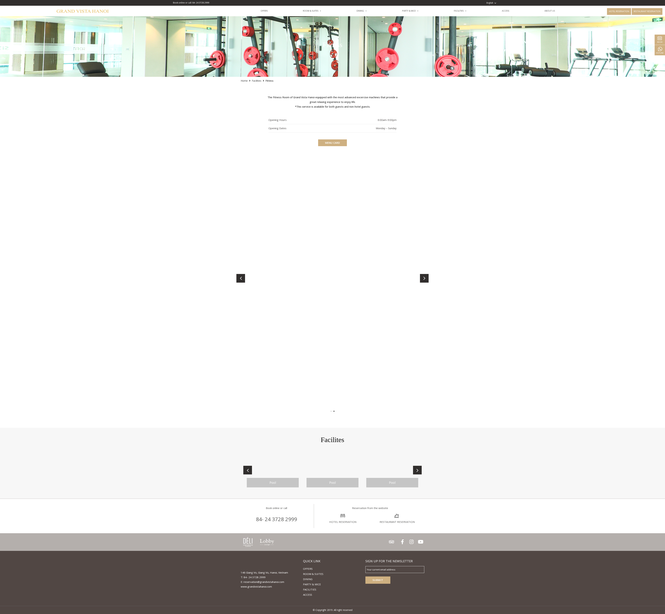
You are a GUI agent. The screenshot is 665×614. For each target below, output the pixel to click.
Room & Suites (316, 11)
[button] (240, 278)
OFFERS (270, 11)
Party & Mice (415, 11)
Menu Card (332, 142)
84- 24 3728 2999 (276, 519)
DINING (366, 11)
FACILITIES (464, 11)
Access (511, 11)
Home (244, 80)
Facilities (256, 80)
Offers (308, 568)
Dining (307, 579)
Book (659, 42)
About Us (555, 11)
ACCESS (307, 594)
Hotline (660, 53)
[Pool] (273, 470)
